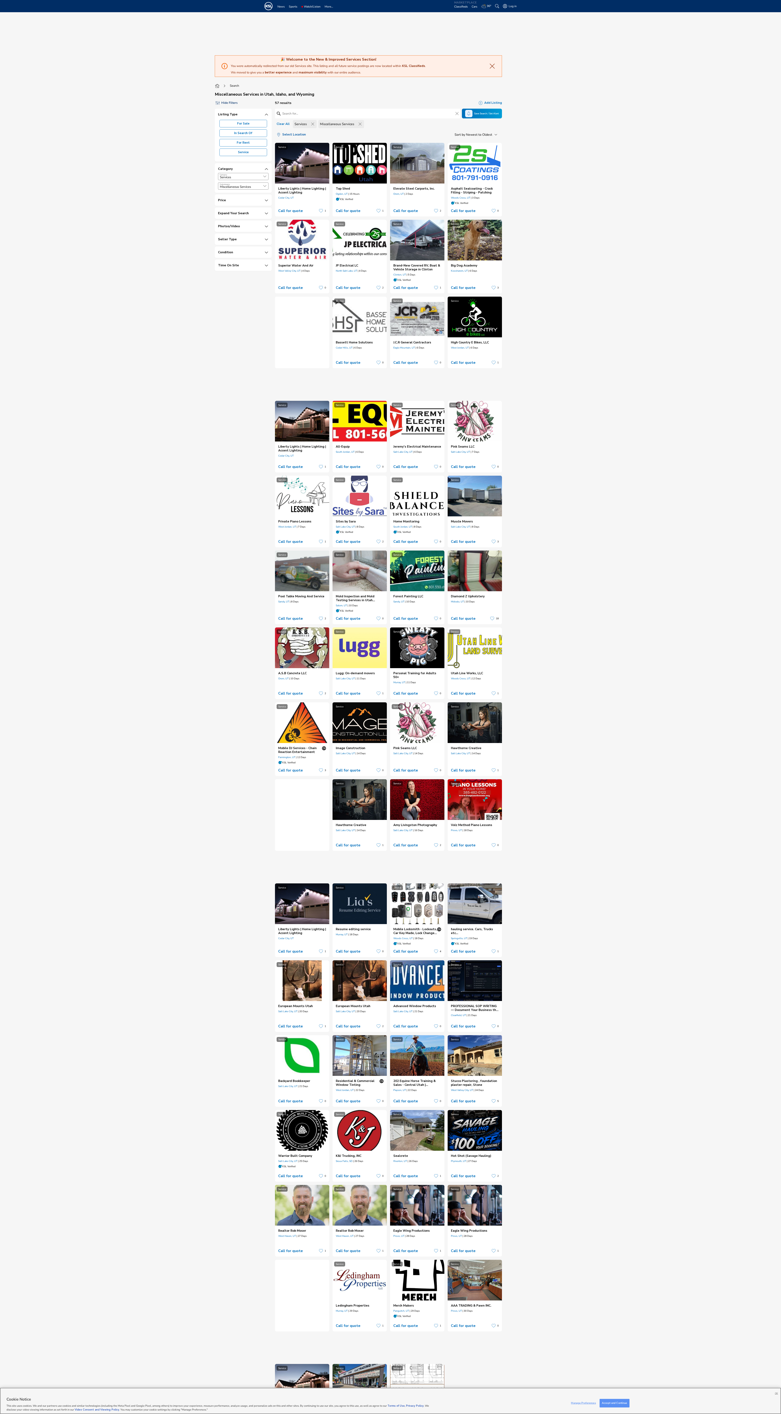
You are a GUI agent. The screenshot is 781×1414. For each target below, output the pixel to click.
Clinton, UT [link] (399, 274)
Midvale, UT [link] (457, 601)
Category (223, 175)
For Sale (243, 123)
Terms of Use (396, 1406)
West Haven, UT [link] (287, 1236)
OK (776, 1393)
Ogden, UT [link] (342, 194)
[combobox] (243, 176)
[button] (265, 176)
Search (234, 86)
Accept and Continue (614, 1403)
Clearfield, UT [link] (458, 1015)
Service (243, 152)
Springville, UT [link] (459, 938)
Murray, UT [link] (399, 682)
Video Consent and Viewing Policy (97, 1410)
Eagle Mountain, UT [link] (404, 347)
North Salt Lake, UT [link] (346, 270)
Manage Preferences (583, 1403)
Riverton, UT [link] (400, 1161)
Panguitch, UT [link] (401, 1310)
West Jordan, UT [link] (460, 347)
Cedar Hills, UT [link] (344, 347)
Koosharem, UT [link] (459, 270)
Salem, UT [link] (341, 605)
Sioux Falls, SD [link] (344, 1161)
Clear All (283, 124)
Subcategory (225, 184)
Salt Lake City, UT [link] (402, 451)
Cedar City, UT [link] (286, 197)
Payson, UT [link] (399, 1090)
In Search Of (243, 133)
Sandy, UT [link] (283, 601)
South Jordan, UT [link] (345, 451)
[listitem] (302, 179)
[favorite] (321, 210)
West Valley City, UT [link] (289, 270)
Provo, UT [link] (456, 830)
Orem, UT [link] (398, 194)
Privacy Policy (415, 1406)
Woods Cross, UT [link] (460, 197)
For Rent (243, 143)
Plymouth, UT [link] (458, 1161)
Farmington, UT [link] (286, 757)
